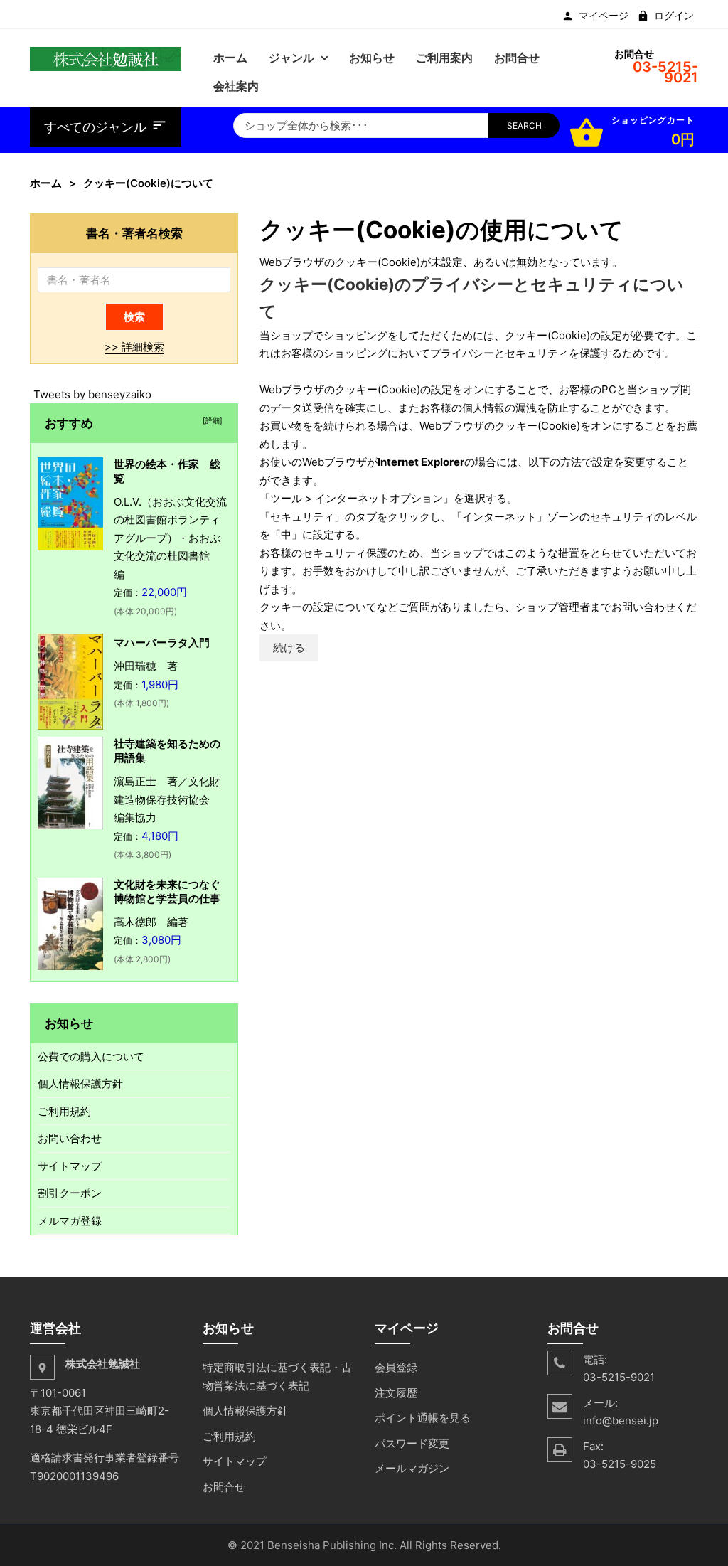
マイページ (603, 15)
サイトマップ (70, 1166)
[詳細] (210, 420)
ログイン (674, 15)
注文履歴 (396, 1393)
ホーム (46, 183)
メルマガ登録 (70, 1220)
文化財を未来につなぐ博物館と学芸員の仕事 (167, 891)
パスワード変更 (412, 1443)
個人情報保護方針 (80, 1083)
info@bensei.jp (620, 1420)
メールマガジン (412, 1468)
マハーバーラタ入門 (162, 642)
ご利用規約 (64, 1111)
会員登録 (396, 1367)
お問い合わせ (70, 1138)
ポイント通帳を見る (423, 1417)
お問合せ (224, 1486)
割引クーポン (70, 1193)
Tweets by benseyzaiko (92, 394)
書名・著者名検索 (134, 232)
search (524, 125)
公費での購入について (91, 1056)
